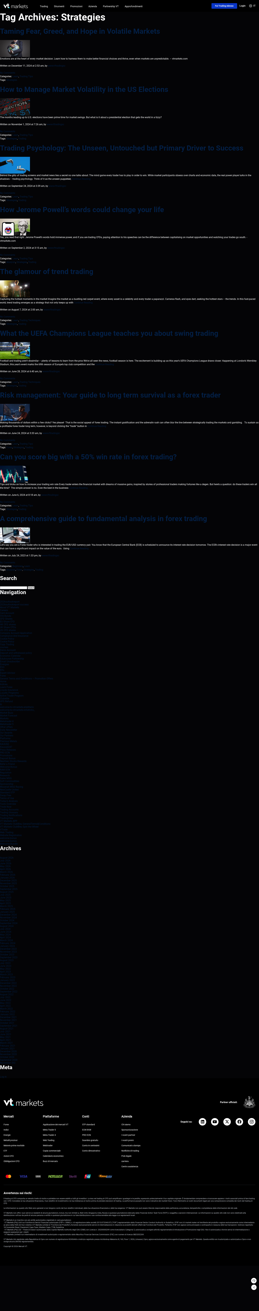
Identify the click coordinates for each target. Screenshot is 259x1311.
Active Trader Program (12, 695)
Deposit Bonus (7, 758)
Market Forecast (8, 715)
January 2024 (7, 946)
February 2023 (7, 977)
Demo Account (8, 650)
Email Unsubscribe (10, 661)
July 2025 (5, 894)
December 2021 (8, 1017)
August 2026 (6, 857)
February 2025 (7, 909)
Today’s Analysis (9, 801)
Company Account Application (16, 633)
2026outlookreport (9, 601)
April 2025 (5, 903)
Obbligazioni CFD (11, 1161)
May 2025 (5, 900)
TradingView (6, 818)
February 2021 (7, 1045)
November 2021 (8, 1020)
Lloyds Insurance (9, 690)
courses (4, 647)
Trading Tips (26, 76)
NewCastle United (9, 789)
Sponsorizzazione (129, 1130)
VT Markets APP (8, 821)
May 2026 (5, 866)
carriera (125, 1161)
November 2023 (8, 951)
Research (5, 775)
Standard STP (7, 792)
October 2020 (7, 1057)
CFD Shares (6, 618)
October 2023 (7, 954)
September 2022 (8, 991)
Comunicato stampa (130, 1145)
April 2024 (5, 937)
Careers (4, 610)
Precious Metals (8, 741)
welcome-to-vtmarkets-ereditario (17, 707)
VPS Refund (6, 701)
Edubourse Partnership (12, 658)
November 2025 (8, 883)
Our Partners (6, 735)
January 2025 (7, 911)
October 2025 (7, 886)
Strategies (11, 80)
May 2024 (5, 934)
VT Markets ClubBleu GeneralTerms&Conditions (25, 823)
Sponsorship (6, 784)
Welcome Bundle (9, 843)
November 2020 (8, 1054)
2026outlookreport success (14, 604)
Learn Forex (6, 687)
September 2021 (8, 1025)
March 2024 (6, 940)
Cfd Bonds (5, 615)
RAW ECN (5, 769)
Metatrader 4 (6, 721)
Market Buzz (6, 712)
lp (1, 704)
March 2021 (6, 1042)
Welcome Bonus (8, 766)
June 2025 (5, 897)
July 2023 (5, 963)
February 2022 (7, 1011)
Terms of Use (7, 798)
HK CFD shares (8, 624)
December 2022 (8, 983)
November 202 (7, 1062)
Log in (3, 1076)
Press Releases (8, 749)
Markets (4, 718)
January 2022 (7, 1014)
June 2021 (5, 1034)
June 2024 (5, 931)
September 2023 (8, 957)
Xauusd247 (6, 747)
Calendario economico (53, 1156)
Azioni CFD (9, 1156)
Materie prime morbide (14, 1145)
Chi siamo (126, 1124)
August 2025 (6, 891)
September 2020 (8, 1060)
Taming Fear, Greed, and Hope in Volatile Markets (80, 31)
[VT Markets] (15, 6)
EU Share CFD (7, 621)
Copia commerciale (52, 1151)
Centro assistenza (129, 1166)
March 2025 (6, 906)
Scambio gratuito (90, 1140)
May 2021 (5, 1037)
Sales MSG (6, 778)
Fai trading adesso (224, 6)
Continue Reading (81, 178)
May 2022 (5, 1003)
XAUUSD (4, 744)
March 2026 (6, 872)
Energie (7, 1135)
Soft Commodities (9, 781)
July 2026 (5, 860)
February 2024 (7, 943)
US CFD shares (8, 630)
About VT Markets (9, 607)
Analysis (10, 262)
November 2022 (8, 985)
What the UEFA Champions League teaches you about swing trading (109, 333)
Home (3, 681)
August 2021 (6, 1028)
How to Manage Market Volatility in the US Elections (84, 89)
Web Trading (6, 832)
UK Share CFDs (8, 627)
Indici (6, 1130)
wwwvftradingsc (56, 65)
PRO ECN (5, 752)
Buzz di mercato (50, 1161)
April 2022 (5, 1005)
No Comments (7, 72)
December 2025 (8, 880)
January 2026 (7, 877)
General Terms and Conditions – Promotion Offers (26, 678)
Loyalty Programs (9, 692)
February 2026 (7, 874)
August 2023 (6, 960)
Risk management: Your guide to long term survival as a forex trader (111, 395)
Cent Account (7, 613)
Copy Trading (7, 644)
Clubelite (4, 698)
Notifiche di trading (130, 1151)
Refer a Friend (7, 764)
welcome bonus (8, 838)
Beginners (17, 566)
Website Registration (11, 835)
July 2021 (5, 1031)
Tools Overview (8, 803)
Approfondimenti (134, 6)
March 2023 (6, 974)
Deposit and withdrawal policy (16, 653)
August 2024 (6, 926)
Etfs (2, 670)
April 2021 (5, 1040)
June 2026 (5, 863)
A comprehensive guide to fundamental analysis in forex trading (103, 518)
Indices (3, 684)
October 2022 (7, 988)
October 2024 (7, 920)
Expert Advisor (7, 672)
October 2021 (7, 1023)
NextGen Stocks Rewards (13, 761)
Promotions (6, 755)
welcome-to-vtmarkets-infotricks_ (17, 709)
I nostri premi (127, 1140)
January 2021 (7, 1048)
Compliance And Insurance (14, 635)
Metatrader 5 (6, 724)
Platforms (5, 738)
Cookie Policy (7, 638)
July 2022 (5, 997)
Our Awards (6, 732)
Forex (9, 447)
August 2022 (6, 994)
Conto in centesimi (90, 1145)
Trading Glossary (9, 812)
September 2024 (8, 923)
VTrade (3, 829)
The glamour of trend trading (46, 271)
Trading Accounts (9, 809)
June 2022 (5, 1000)
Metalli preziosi (10, 1140)
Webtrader (48, 1145)
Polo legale (126, 1156)
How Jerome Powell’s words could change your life (82, 209)
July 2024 (5, 929)
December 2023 (8, 948)
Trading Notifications (11, 815)
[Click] (202, 1122)
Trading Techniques (29, 320)
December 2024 (8, 914)
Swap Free (5, 795)
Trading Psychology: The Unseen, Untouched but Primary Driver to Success (121, 148)
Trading (22, 138)
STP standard (88, 1124)
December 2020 (8, 1051)
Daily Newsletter (8, 729)
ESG (2, 667)
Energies (4, 664)
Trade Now (5, 806)
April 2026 (5, 869)
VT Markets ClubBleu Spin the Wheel (19, 826)
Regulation (5, 772)
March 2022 (6, 1008)
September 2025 (8, 889)
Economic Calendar (10, 655)
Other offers (6, 727)
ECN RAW (86, 1130)
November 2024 (8, 917)
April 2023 (5, 971)
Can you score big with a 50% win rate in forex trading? (88, 457)
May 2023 (5, 968)
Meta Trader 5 (49, 1130)
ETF (5, 1151)
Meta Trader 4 (49, 1135)
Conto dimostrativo (91, 1151)
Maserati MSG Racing (11, 786)
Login (243, 5)
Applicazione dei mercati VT (55, 1124)
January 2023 (7, 980)
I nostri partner (128, 1135)
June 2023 (5, 966)
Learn (15, 76)
